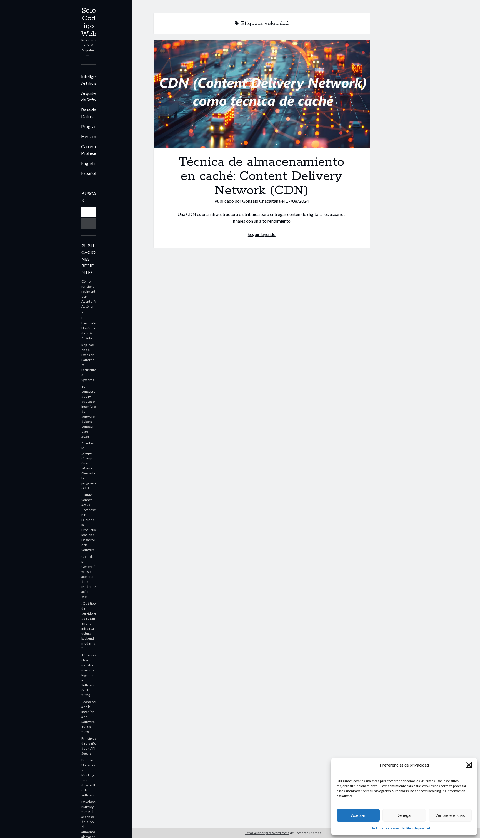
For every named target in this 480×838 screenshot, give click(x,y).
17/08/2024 (297, 200)
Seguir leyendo (262, 234)
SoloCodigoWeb (88, 22)
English (88, 163)
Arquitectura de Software (93, 96)
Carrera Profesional (92, 150)
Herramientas (94, 136)
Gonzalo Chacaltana (261, 200)
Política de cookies (386, 828)
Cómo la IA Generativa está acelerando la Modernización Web (88, 576)
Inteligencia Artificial (92, 80)
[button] (469, 765)
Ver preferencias (450, 815)
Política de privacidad (418, 828)
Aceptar (358, 815)
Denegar (404, 815)
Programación (94, 126)
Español (88, 173)
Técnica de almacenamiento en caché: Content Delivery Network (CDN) (262, 94)
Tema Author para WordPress (267, 833)
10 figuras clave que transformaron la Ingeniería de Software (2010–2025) (88, 675)
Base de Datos (88, 113)
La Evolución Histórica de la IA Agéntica (88, 328)
